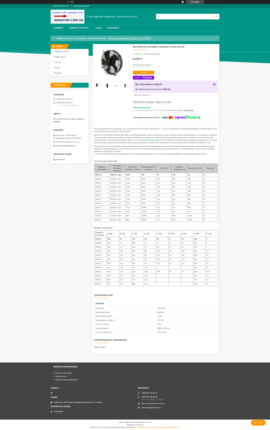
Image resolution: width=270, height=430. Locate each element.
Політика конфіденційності (169, 427)
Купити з (138, 78)
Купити (143, 72)
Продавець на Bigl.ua (135, 425)
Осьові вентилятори (97, 38)
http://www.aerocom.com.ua (67, 142)
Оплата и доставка (63, 373)
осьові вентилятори (145, 140)
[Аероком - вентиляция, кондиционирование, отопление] (67, 17)
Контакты (113, 28)
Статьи (57, 62)
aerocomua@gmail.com (66, 146)
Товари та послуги (64, 38)
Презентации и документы (66, 380)
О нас (98, 28)
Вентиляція (80, 38)
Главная (58, 28)
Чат (260, 423)
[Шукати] (216, 16)
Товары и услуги (78, 28)
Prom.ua (148, 422)
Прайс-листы (60, 57)
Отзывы (58, 73)
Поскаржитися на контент (146, 427)
